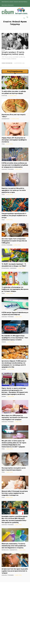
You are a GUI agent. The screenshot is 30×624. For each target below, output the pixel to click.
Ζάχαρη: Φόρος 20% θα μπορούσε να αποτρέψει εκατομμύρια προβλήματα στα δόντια (14, 140)
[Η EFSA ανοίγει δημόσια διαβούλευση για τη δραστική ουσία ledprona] (15, 303)
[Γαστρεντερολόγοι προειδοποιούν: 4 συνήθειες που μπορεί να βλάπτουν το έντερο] (15, 204)
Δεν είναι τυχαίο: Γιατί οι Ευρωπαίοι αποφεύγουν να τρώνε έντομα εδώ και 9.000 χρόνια (14, 241)
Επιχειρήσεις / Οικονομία (9, 268)
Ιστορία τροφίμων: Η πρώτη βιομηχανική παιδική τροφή (13, 53)
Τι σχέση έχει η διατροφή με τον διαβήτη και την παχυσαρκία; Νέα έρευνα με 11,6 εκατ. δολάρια (15, 289)
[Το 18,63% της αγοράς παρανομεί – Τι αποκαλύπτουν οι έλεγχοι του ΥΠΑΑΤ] (15, 255)
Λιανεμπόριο (5, 118)
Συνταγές (4, 95)
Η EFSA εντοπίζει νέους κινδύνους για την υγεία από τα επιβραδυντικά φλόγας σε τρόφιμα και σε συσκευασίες (15, 165)
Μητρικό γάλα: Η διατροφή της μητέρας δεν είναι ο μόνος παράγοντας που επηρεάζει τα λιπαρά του (15, 493)
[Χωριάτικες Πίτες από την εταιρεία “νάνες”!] (15, 106)
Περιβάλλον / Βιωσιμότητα (9, 549)
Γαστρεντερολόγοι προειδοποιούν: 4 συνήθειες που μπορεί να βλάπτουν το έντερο (14, 215)
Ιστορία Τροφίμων (7, 245)
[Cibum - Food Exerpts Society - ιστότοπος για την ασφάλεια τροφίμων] (15, 11)
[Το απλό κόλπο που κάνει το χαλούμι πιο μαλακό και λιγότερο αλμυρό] (15, 82)
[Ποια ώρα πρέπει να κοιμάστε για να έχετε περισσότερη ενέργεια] (15, 459)
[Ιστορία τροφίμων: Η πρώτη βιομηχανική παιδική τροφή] (15, 41)
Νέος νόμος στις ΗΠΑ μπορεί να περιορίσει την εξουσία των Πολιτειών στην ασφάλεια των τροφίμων (15, 417)
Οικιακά (4, 341)
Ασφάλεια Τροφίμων (8, 169)
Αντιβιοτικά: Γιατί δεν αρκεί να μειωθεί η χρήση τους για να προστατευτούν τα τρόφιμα (15, 571)
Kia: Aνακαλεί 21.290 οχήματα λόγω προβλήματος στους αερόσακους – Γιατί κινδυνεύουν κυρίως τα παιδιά (15, 338)
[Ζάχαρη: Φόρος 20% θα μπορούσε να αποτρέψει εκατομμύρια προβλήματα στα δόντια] (15, 129)
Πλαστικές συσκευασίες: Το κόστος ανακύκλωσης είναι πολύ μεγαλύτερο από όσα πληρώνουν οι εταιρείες (14, 546)
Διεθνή (4, 369)
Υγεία (3, 144)
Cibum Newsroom (7, 63)
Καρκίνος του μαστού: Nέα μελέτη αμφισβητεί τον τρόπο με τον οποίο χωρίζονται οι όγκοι (14, 190)
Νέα (3, 49)
